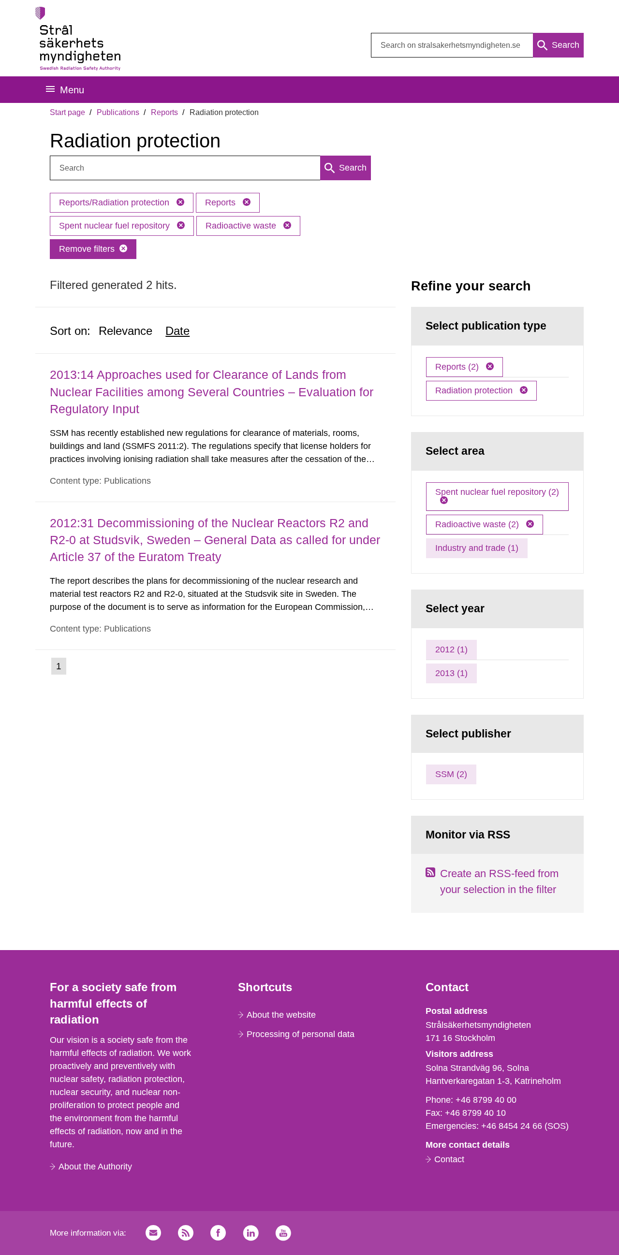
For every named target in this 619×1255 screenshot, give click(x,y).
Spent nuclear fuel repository (115, 226)
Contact (449, 1159)
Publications (118, 112)
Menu (72, 90)
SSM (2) (451, 774)
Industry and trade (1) (476, 548)
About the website (281, 1015)
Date (177, 330)
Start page (67, 112)
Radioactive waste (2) (478, 524)
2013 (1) (451, 673)
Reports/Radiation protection (115, 202)
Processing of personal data (300, 1034)
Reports (164, 112)
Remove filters (87, 249)
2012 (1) (451, 649)
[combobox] (477, 45)
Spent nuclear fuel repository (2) (497, 492)
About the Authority (95, 1166)
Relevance (125, 330)
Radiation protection (475, 390)
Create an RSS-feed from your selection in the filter (499, 881)
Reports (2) (458, 367)
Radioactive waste (242, 226)
